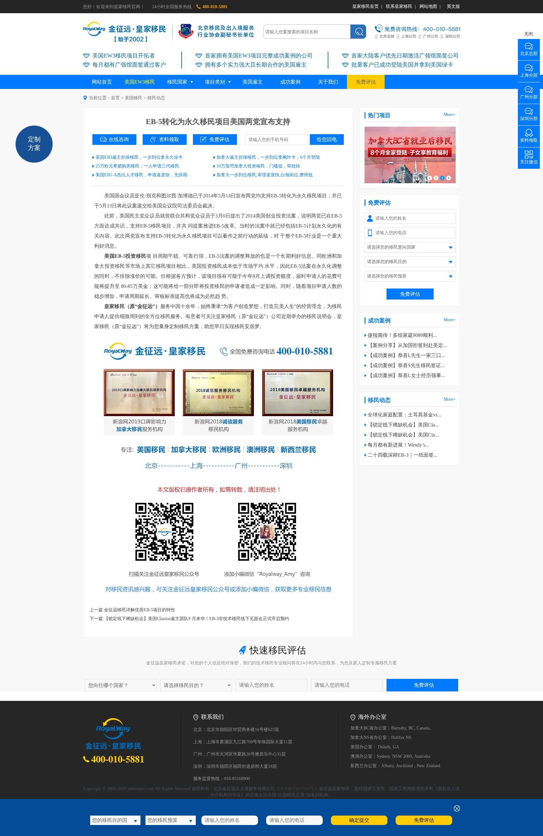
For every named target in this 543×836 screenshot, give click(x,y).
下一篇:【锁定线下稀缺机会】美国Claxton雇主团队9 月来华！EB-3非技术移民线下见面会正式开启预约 (189, 618)
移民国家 (177, 82)
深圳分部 (529, 116)
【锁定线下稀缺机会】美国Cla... (403, 424)
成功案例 (290, 82)
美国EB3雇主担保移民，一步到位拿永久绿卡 (139, 157)
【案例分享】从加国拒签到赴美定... (407, 345)
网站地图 (428, 6)
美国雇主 (253, 82)
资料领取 (169, 139)
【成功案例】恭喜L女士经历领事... (406, 375)
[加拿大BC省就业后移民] (410, 181)
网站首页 (102, 82)
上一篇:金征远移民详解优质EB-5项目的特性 (132, 610)
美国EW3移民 (139, 82)
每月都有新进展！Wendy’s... (398, 445)
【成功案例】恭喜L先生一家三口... (406, 355)
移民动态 (156, 98)
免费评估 (366, 82)
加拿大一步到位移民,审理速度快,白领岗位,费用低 (265, 175)
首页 (115, 98)
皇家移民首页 (365, 6)
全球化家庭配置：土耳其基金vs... (404, 414)
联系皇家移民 (399, 6)
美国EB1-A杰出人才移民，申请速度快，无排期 (141, 175)
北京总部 (529, 51)
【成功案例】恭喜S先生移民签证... (406, 365)
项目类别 (215, 82)
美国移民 (133, 98)
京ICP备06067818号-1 (297, 788)
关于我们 (328, 82)
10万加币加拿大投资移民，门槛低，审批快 (258, 166)
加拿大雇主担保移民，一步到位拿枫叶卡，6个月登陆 (268, 157)
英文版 (453, 6)
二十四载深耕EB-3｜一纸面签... (402, 455)
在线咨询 (119, 139)
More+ (450, 114)
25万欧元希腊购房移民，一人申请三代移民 (137, 166)
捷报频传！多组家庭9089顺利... (402, 335)
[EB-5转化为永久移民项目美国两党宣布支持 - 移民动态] (124, 40)
